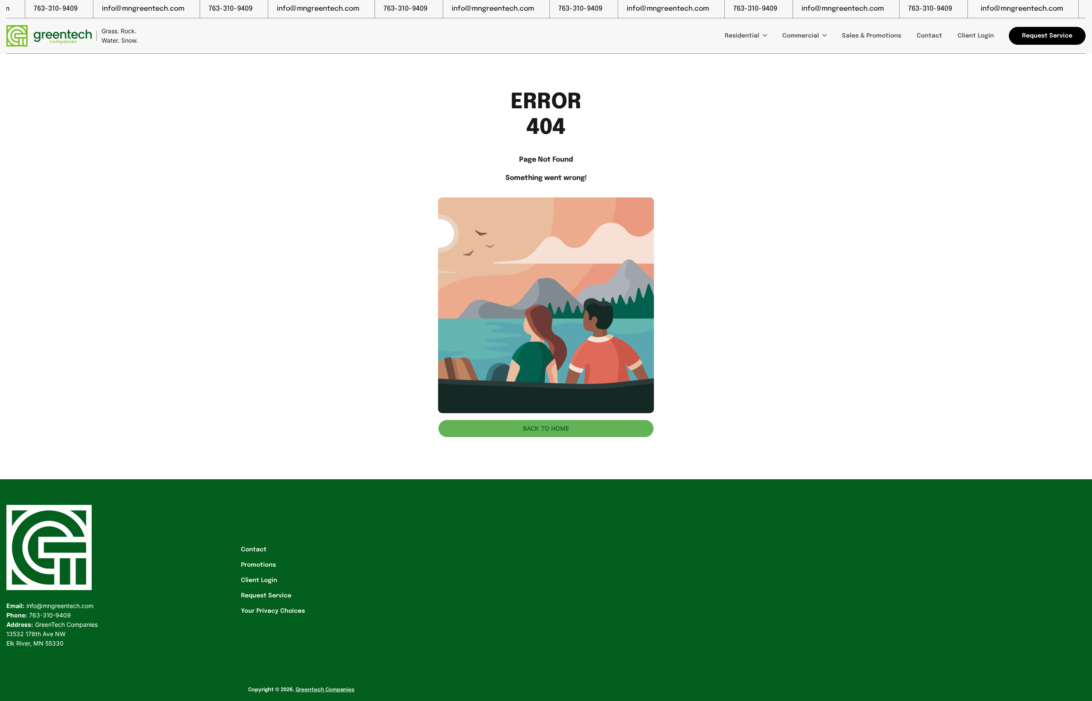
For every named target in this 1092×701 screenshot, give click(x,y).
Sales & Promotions (871, 36)
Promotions (258, 565)
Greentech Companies (325, 689)
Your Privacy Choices (273, 611)
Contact (929, 36)
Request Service (266, 596)
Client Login (976, 36)
